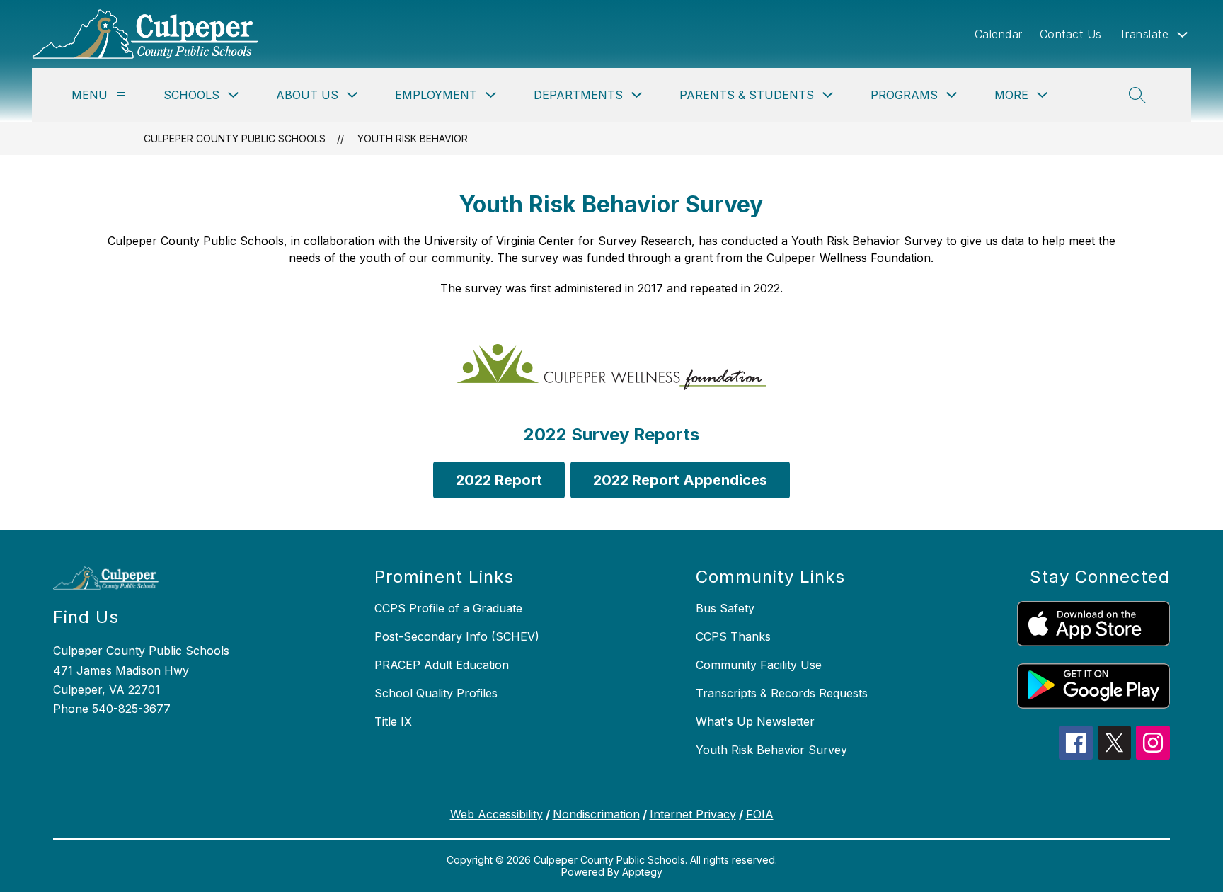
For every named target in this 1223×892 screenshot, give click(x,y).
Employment (436, 95)
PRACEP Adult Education (441, 665)
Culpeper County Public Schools (235, 138)
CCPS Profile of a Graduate (448, 608)
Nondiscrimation (596, 814)
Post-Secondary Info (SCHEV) (456, 636)
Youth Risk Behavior (412, 138)
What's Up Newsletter (755, 721)
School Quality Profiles (436, 693)
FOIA (760, 814)
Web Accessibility (496, 814)
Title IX (393, 721)
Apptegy (642, 872)
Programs (904, 95)
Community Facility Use (759, 665)
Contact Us (1071, 34)
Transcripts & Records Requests (782, 693)
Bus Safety (725, 608)
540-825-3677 (131, 709)
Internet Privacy (693, 814)
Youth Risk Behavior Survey (771, 750)
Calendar (999, 34)
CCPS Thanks (733, 636)
